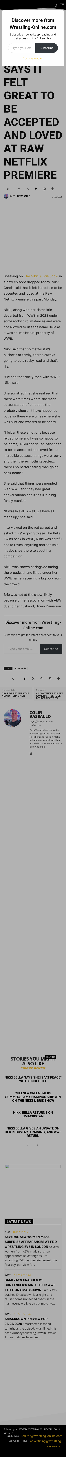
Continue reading (33, 58)
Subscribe (47, 48)
